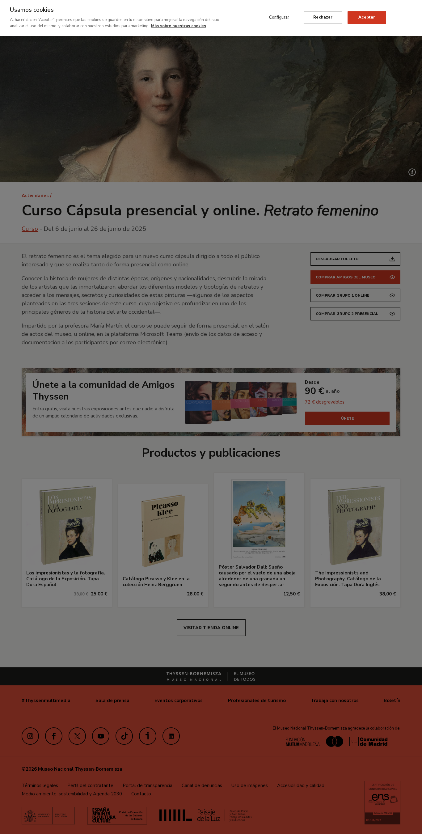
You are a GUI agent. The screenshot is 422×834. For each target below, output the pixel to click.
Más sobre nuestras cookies (178, 25)
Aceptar (366, 17)
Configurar (279, 17)
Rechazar (322, 17)
